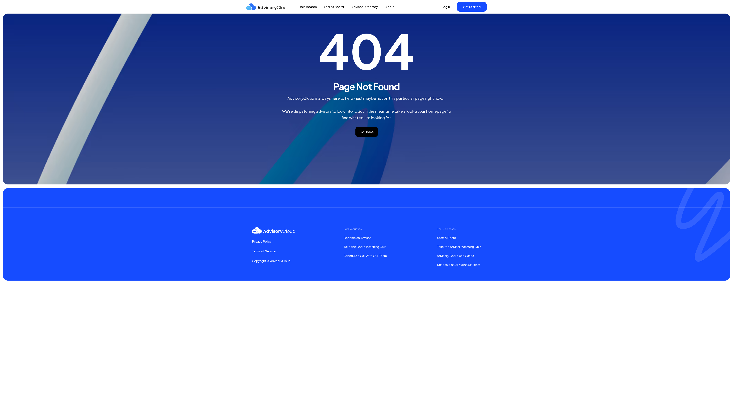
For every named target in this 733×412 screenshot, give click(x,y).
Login (446, 7)
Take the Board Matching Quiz (365, 247)
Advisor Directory (364, 7)
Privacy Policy (261, 241)
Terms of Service (264, 251)
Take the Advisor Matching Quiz (459, 247)
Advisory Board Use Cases (455, 256)
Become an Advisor (357, 238)
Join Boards (308, 7)
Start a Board (334, 7)
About (390, 7)
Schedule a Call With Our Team (365, 256)
